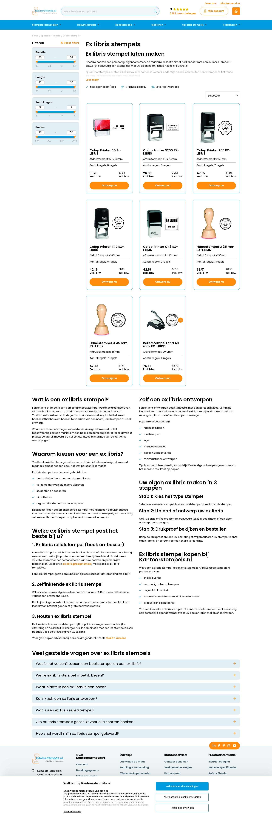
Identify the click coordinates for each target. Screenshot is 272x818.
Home (35, 35)
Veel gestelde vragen (178, 767)
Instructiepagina (219, 761)
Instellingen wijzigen (182, 808)
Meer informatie (72, 811)
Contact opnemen (176, 761)
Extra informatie (86, 776)
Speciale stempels (193, 24)
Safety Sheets (217, 773)
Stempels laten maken (45, 24)
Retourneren (172, 773)
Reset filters (71, 43)
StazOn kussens (116, 638)
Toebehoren (230, 24)
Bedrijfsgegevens (87, 770)
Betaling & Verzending (134, 767)
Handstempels (124, 24)
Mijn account (216, 11)
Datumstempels (87, 24)
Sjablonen (157, 24)
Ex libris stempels (71, 35)
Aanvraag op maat (132, 761)
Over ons (210, 3)
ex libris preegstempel (77, 564)
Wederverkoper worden (135, 773)
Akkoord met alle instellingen (182, 786)
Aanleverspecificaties (222, 767)
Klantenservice (230, 3)
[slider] (34, 61)
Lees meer (92, 79)
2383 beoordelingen (183, 13)
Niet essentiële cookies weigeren (182, 797)
